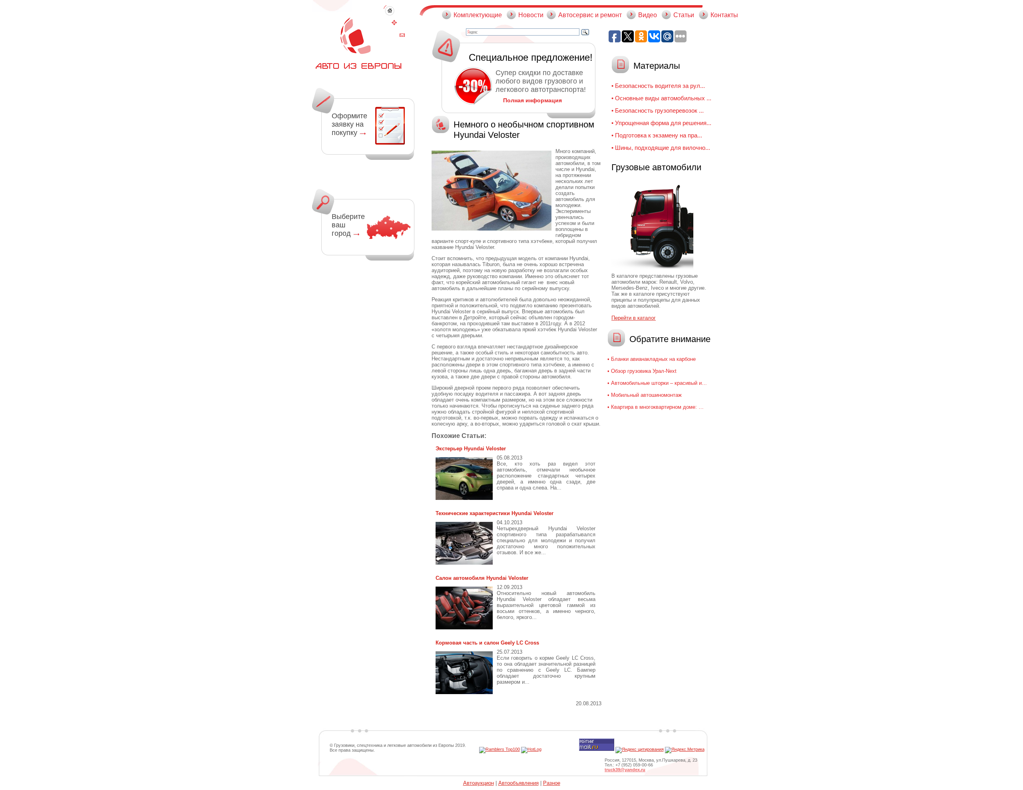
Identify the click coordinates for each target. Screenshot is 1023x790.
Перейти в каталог (633, 318)
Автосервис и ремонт (590, 15)
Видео (647, 15)
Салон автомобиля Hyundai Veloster (482, 578)
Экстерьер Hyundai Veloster (471, 449)
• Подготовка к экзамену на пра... (656, 135)
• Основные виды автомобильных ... (661, 98)
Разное (551, 783)
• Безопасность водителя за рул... (658, 85)
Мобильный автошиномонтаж (646, 395)
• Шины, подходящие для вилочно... (660, 147)
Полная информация (532, 100)
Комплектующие (478, 15)
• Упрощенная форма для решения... (661, 122)
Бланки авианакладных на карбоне (653, 359)
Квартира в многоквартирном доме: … (657, 407)
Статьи (683, 15)
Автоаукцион (478, 783)
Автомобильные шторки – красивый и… (659, 383)
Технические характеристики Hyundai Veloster (494, 513)
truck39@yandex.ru (625, 769)
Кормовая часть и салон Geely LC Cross (487, 643)
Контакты (724, 15)
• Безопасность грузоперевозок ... (657, 110)
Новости (530, 15)
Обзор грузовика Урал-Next (644, 371)
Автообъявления (518, 783)
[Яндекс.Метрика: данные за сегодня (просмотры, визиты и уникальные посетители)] (685, 750)
